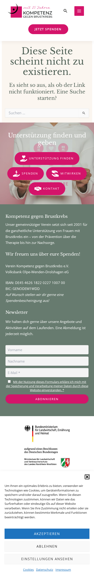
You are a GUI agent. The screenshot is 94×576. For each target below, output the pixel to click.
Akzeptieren (47, 533)
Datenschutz (44, 570)
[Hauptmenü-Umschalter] (79, 11)
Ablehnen (47, 546)
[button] (87, 477)
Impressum (63, 570)
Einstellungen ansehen (47, 559)
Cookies (28, 570)
